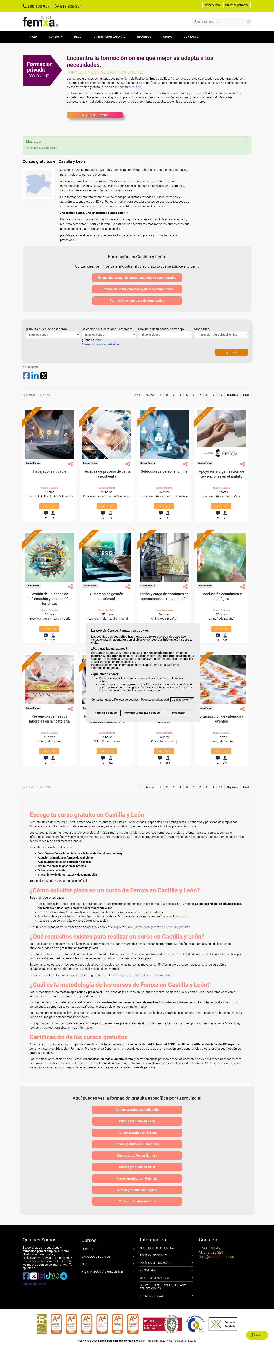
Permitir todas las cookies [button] (142, 712)
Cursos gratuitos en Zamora (137, 1155)
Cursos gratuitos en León (137, 1121)
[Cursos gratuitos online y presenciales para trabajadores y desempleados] (41, 21)
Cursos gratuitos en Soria (137, 1201)
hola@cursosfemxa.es (216, 1256)
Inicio (33, 36)
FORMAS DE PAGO (151, 1295)
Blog (78, 36)
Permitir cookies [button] (106, 712)
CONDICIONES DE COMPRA (157, 1248)
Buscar (233, 352)
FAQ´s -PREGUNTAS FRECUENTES (102, 1271)
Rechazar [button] (178, 712)
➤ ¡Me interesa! (95, 115)
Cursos (54, 36)
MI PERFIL (87, 1249)
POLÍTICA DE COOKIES (154, 1255)
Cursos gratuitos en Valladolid (137, 1110)
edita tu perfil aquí (129, 87)
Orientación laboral (109, 36)
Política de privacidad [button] (155, 699)
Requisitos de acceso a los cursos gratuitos (141, 975)
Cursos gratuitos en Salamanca (137, 1144)
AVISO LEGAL (148, 1270)
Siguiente (232, 394)
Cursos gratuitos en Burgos (137, 1133)
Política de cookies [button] (126, 699)
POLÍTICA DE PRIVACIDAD (156, 1262)
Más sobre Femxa (34, 1284)
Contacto (191, 36)
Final (246, 394)
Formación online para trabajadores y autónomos (137, 289)
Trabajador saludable (49, 471)
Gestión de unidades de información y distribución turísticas (49, 599)
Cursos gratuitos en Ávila (137, 1167)
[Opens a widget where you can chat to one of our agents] (257, 1336)
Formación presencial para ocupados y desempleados (137, 278)
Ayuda (167, 36)
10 (220, 394)
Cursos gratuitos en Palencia (137, 1178)
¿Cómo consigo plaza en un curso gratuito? (161, 927)
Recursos (144, 36)
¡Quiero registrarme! (237, 5)
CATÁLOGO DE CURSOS (95, 1256)
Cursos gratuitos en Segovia (137, 1190)
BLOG (84, 1264)
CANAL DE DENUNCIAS (154, 1277)
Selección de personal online (164, 471)
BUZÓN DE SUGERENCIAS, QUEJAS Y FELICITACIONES (163, 1287)
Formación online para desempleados (137, 300)
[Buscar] (248, 22)
